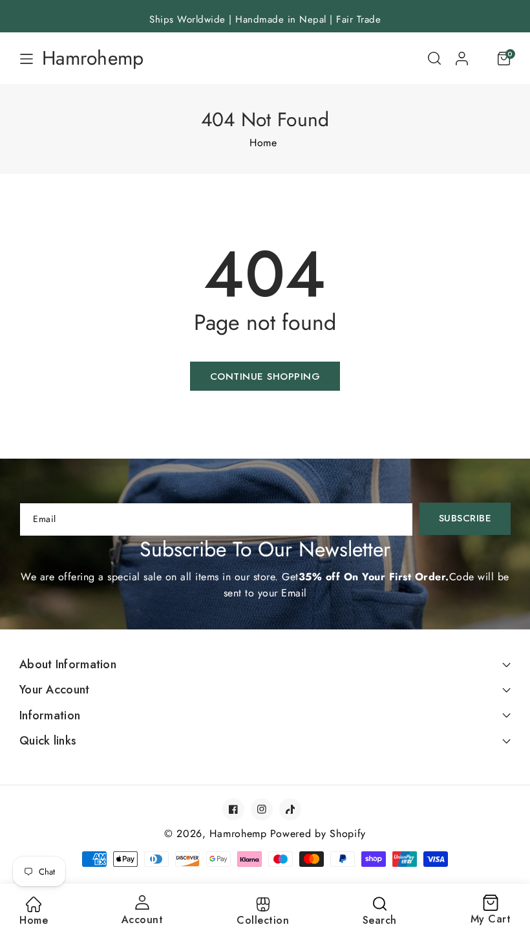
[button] (434, 58)
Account (143, 919)
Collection (263, 920)
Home (263, 142)
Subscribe (465, 518)
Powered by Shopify (318, 833)
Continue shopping (265, 376)
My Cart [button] (491, 911)
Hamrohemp (237, 833)
